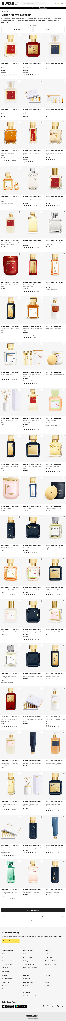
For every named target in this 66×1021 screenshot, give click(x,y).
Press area (26, 992)
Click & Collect (27, 957)
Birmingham (48, 957)
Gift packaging (6, 971)
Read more (4, 22)
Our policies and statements (31, 996)
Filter (15, 29)
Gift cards (5, 967)
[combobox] (35, 3)
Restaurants (5, 982)
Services (4, 985)
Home (6, 11)
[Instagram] (48, 1007)
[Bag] (58, 3)
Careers (25, 985)
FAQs (3, 957)
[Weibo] (62, 1007)
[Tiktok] (53, 1007)
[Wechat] (57, 1007)
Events (4, 989)
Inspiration (26, 978)
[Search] (22, 3)
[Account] (51, 3)
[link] (11, 67)
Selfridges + (27, 961)
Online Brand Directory (30, 967)
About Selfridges (28, 982)
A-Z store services (7, 978)
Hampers (47, 982)
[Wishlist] (54, 3)
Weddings (48, 985)
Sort (47, 29)
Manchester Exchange (51, 964)
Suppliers (26, 989)
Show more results (33, 910)
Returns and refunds (8, 961)
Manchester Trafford (51, 961)
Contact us (5, 954)
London (47, 954)
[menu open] (62, 3)
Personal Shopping (7, 964)
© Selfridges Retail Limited (33, 1018)
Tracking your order (29, 964)
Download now (43, 8)
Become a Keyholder (9, 941)
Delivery (25, 954)
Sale (46, 978)
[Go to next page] (62, 916)
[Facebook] (43, 1007)
